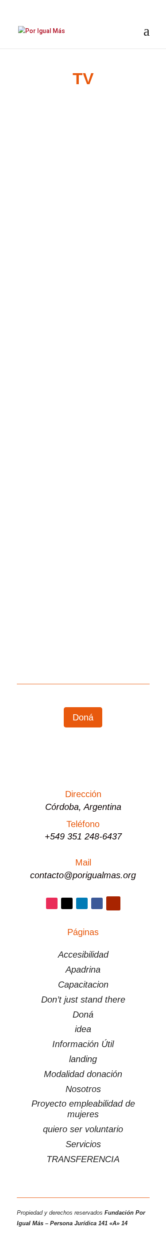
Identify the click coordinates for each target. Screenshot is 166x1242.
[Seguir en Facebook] (97, 903)
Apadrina (83, 969)
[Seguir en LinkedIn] (82, 903)
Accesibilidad (83, 954)
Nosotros (83, 1089)
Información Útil (83, 1044)
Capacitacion (83, 984)
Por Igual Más (56, 197)
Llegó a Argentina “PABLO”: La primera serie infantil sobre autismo (81, 362)
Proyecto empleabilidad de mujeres (83, 1109)
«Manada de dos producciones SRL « (66, 537)
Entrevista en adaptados (78, 189)
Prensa (36, 208)
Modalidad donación (83, 1074)
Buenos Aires (114, 560)
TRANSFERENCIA (83, 1159)
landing (83, 1059)
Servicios (83, 1144)
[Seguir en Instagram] (52, 903)
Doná (83, 717)
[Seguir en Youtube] (113, 903)
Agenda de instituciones (59, 560)
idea (83, 1029)
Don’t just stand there (83, 999)
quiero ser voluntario (83, 1129)
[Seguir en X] (67, 903)
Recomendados (48, 387)
